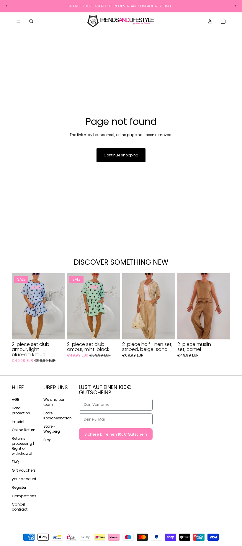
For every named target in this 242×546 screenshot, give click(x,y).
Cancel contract (19, 507)
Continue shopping (121, 155)
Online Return (23, 430)
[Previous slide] (18, 306)
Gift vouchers (24, 470)
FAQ (15, 462)
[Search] (31, 21)
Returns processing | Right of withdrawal (23, 446)
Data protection (21, 411)
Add (60, 330)
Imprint (18, 421)
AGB (15, 399)
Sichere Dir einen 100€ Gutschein (115, 434)
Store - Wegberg (51, 429)
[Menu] (18, 21)
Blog (47, 439)
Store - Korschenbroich (57, 416)
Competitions (24, 495)
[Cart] (223, 21)
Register (19, 487)
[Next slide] (58, 306)
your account (24, 478)
